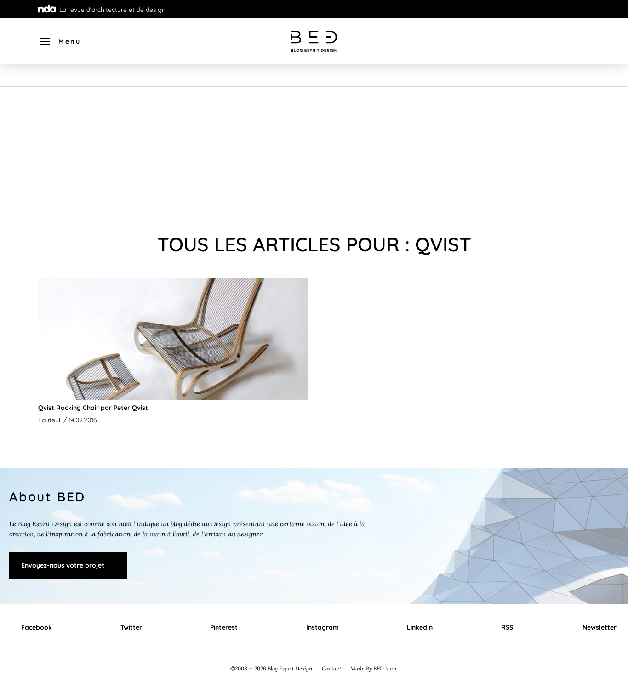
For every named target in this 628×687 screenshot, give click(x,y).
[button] (60, 41)
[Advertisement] (314, 155)
